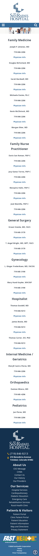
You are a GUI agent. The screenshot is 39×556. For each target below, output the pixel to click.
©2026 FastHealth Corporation (19, 546)
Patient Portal (19, 514)
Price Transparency (19, 553)
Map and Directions (19, 526)
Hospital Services (19, 490)
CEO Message (19, 468)
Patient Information (19, 523)
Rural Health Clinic (19, 505)
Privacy (19, 551)
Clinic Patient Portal (19, 517)
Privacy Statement (19, 529)
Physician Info (19, 57)
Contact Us (19, 475)
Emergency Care (19, 499)
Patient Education (19, 520)
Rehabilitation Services (19, 502)
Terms (19, 548)
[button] (35, 552)
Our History (19, 478)
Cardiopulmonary (20, 493)
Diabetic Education (19, 496)
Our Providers (19, 481)
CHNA (19, 471)
